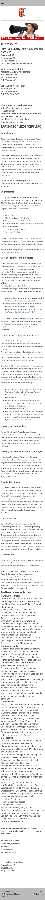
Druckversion (9, 892)
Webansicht (38, 894)
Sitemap (19, 892)
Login (41, 892)
